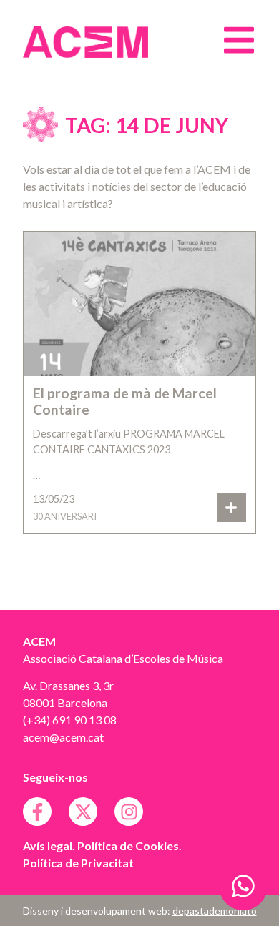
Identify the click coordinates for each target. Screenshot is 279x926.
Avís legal (47, 845)
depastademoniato (214, 911)
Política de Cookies (128, 845)
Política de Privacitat (78, 863)
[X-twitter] (83, 811)
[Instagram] (128, 811)
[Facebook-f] (37, 811)
